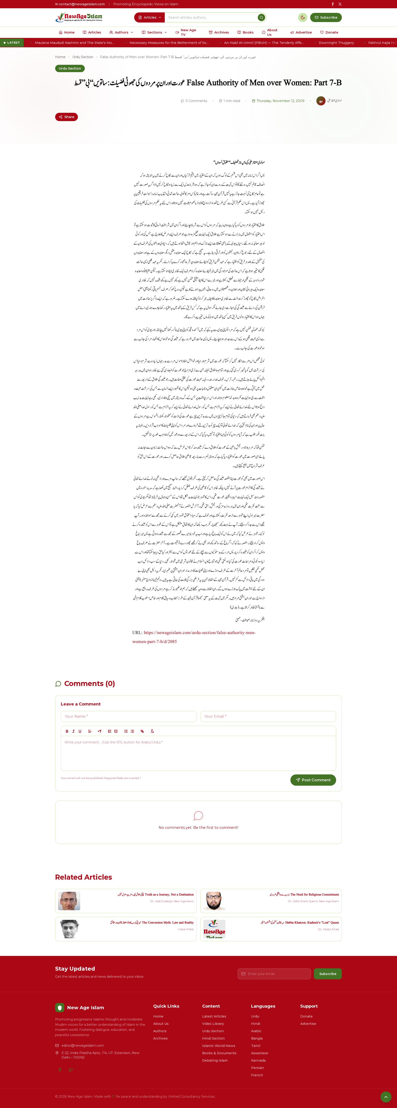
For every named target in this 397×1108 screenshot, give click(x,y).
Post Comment (316, 780)
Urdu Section (82, 57)
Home (60, 57)
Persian (257, 1068)
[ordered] (126, 731)
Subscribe (327, 974)
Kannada (258, 1060)
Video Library (213, 1024)
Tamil (255, 1046)
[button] (90, 731)
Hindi (255, 1024)
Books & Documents (219, 1053)
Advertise (308, 1024)
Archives (160, 1038)
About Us (161, 1024)
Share (69, 117)
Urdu (255, 1016)
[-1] (109, 731)
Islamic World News (218, 1046)
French (257, 1075)
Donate (306, 1016)
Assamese (259, 1053)
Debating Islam (215, 1060)
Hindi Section (213, 1038)
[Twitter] (70, 1069)
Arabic (256, 1031)
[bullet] (132, 731)
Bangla (257, 1038)
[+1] (116, 731)
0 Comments (196, 101)
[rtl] (99, 731)
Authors (160, 1031)
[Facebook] (59, 1069)
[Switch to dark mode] (302, 17)
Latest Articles (214, 1016)
